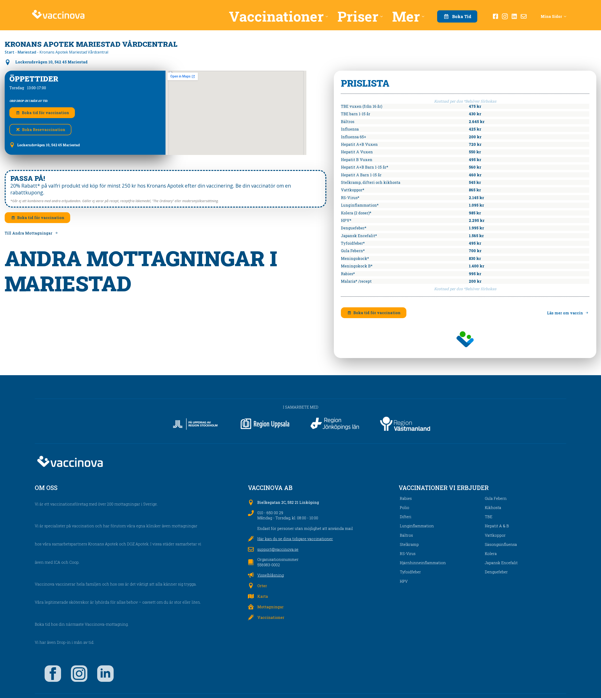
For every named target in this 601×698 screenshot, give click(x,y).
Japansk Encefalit (501, 562)
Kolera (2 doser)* (356, 212)
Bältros (347, 121)
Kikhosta (493, 507)
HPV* (346, 220)
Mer (406, 16)
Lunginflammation (417, 526)
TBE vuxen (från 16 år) (361, 106)
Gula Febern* (353, 250)
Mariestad (27, 52)
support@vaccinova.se (277, 549)
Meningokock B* (357, 265)
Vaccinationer (276, 16)
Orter (262, 585)
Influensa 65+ (353, 136)
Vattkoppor (495, 535)
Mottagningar (270, 606)
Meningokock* (355, 258)
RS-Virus (408, 553)
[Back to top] (589, 686)
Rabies (406, 498)
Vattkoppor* (352, 189)
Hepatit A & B (497, 526)
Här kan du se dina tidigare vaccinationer (295, 538)
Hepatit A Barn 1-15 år (361, 174)
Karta (262, 596)
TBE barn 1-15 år (355, 113)
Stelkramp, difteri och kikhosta (370, 182)
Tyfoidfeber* (353, 243)
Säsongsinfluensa (501, 544)
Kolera (491, 553)
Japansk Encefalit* (359, 235)
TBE (488, 516)
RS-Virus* (350, 197)
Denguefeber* (353, 227)
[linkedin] (105, 673)
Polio (404, 507)
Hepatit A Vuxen (357, 151)
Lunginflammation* (360, 205)
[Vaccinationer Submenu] (328, 16)
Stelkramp (409, 544)
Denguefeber (496, 572)
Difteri (405, 516)
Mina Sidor (551, 16)
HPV (404, 581)
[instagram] (79, 673)
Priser (357, 16)
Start (9, 52)
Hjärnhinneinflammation (423, 562)
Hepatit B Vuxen (356, 159)
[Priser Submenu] (382, 16)
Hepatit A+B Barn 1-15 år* (364, 167)
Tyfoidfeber (410, 572)
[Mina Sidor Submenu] (566, 16)
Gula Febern (496, 498)
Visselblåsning (270, 575)
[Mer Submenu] (424, 16)
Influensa (350, 129)
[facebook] (53, 673)
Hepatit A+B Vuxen (359, 144)
